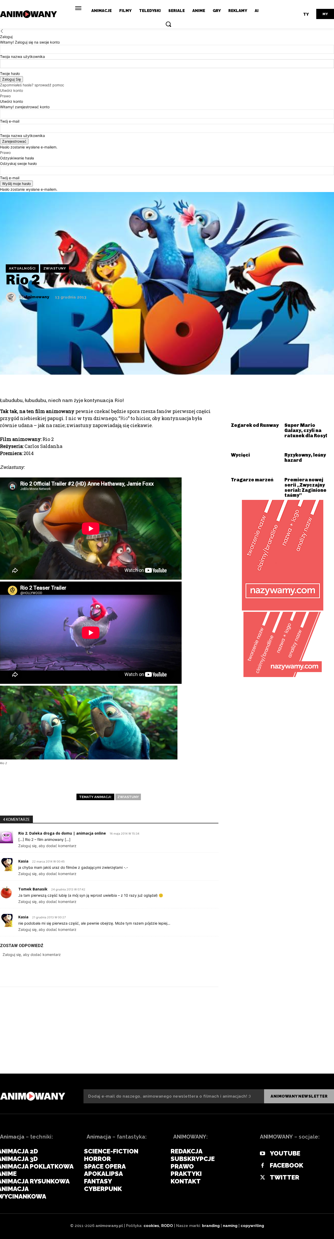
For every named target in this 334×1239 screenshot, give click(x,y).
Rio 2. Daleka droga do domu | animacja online (62, 833)
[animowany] (29, 14)
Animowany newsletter (299, 1096)
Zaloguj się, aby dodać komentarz (47, 845)
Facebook (286, 1165)
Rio (124, 418)
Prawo (5, 96)
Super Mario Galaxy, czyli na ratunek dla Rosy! (305, 430)
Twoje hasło (10, 73)
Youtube (285, 1153)
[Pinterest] (179, 971)
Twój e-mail (9, 121)
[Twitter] (163, 971)
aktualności (22, 268)
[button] (168, 24)
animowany (37, 297)
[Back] (2, 31)
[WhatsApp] (194, 971)
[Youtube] (262, 1153)
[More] (210, 971)
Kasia (23, 861)
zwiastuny (54, 268)
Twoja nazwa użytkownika (22, 56)
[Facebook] (147, 971)
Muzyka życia (26, 1048)
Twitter (284, 1177)
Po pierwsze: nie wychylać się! (277, 1048)
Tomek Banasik (32, 889)
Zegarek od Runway (255, 425)
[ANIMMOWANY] (32, 1096)
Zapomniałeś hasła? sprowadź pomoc (32, 85)
